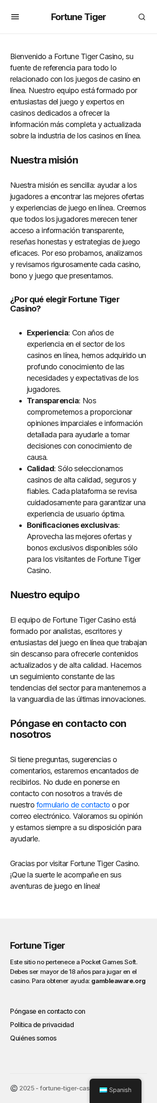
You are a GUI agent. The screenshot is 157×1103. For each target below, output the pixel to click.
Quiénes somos (33, 1038)
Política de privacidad (42, 1024)
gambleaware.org (118, 981)
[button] (15, 17)
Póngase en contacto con (47, 1011)
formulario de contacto (73, 804)
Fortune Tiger (78, 16)
